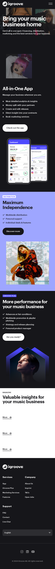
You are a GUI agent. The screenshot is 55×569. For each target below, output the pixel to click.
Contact (6, 517)
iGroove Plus (8, 488)
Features (6, 497)
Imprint (28, 488)
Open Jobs (29, 497)
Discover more (13, 231)
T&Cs (27, 492)
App (4, 483)
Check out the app (15, 128)
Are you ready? (13, 337)
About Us (29, 483)
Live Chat (7, 522)
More (5, 417)
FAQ (4, 513)
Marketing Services (11, 492)
